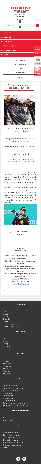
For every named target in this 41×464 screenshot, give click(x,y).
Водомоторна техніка (10, 50)
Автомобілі (7, 33)
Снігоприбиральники (10, 401)
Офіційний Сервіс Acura (11, 432)
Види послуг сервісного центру (13, 437)
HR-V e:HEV (6, 319)
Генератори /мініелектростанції (13, 388)
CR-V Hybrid (6, 314)
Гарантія (6, 447)
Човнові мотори (8, 420)
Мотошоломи (7, 361)
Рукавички (6, 371)
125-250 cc (6, 346)
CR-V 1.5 (5, 317)
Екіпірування (8, 42)
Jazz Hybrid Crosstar (9, 324)
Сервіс (6, 55)
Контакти (20, 77)
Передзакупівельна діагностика (13, 442)
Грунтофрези (7, 393)
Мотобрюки (6, 368)
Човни (5, 418)
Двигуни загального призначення (14, 403)
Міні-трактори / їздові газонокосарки (15, 405)
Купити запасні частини (11, 435)
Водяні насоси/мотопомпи (11, 391)
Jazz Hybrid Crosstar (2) (10, 326)
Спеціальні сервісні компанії (12, 445)
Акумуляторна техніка (10, 386)
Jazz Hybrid (6, 321)
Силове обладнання (10, 46)
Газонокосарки (8, 396)
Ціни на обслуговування (11, 440)
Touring (5, 344)
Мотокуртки (7, 363)
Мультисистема (8, 398)
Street (5, 339)
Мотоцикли (7, 37)
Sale (4, 349)
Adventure (6, 341)
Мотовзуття (7, 366)
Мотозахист (7, 373)
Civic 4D (5, 312)
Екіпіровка (20, 354)
